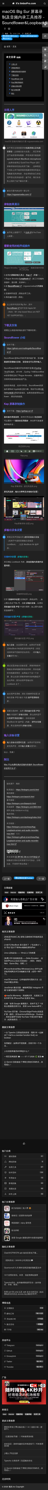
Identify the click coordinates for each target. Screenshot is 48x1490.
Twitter (9, 1361)
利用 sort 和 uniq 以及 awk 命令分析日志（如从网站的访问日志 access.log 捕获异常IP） (24, 1292)
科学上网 (12, 1194)
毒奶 (6, 33)
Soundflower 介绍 (17, 79)
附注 (12, 93)
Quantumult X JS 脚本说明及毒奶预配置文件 (22, 1267)
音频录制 (30, 892)
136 (41, 1172)
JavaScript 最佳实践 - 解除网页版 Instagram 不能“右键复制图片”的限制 (23, 988)
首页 (8, 46)
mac (6, 892)
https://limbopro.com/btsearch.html (21, 803)
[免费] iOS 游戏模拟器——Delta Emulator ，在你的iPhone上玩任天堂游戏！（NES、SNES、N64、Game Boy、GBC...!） (23, 961)
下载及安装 (15, 75)
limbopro (39, 1345)
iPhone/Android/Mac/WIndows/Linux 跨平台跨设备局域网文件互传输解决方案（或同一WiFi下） (23, 971)
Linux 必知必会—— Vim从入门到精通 (19, 952)
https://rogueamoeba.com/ (18, 194)
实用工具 (28, 33)
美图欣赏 (12, 1188)
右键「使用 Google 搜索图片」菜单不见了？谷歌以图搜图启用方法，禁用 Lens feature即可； (23, 1004)
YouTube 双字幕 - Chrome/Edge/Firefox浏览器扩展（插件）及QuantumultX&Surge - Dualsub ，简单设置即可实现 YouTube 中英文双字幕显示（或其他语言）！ (23, 1015)
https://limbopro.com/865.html (28, 806)
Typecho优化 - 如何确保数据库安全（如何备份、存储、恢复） (22, 1283)
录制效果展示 (15, 68)
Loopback (24, 278)
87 (42, 1167)
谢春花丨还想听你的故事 (21, 1215)
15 (42, 1177)
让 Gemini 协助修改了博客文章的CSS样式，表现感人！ (23, 1469)
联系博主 (8, 38)
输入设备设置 (15, 90)
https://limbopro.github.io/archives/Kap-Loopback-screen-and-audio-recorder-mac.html (23, 840)
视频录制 (21, 892)
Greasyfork (11, 1356)
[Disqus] (24, 1104)
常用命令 (12, 1177)
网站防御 (12, 1161)
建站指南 (12, 1156)
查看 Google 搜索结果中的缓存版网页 (27, 1237)
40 (42, 1188)
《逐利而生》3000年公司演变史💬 (18, 1260)
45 (42, 1183)
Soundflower (12, 308)
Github (9, 1350)
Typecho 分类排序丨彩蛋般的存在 (18, 1460)
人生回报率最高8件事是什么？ (16, 1051)
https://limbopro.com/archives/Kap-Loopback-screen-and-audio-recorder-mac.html (23, 830)
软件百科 (12, 1172)
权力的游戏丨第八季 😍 (21, 1208)
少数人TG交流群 (11, 1453)
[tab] (24, 1143)
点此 (27, 232)
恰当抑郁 (15, 1230)
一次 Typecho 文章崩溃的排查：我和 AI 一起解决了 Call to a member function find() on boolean (23, 1035)
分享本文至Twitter (11, 36)
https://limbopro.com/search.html (20, 796)
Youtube (10, 1367)
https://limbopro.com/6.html (27, 789)
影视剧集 (12, 1183)
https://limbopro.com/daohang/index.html (24, 817)
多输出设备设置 (16, 86)
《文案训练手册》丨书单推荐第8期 (18, 1436)
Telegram (11, 1345)
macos (13, 892)
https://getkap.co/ (23, 411)
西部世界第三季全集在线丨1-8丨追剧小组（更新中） (23, 1428)
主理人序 (14, 64)
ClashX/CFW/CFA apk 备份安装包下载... (21, 1252)
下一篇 (41, 878)
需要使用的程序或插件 (18, 71)
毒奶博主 (40, 1361)
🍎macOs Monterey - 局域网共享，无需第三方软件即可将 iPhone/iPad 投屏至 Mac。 (23, 996)
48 (42, 1194)
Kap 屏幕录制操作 (17, 82)
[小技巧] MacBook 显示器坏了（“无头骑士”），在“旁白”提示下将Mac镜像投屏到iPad (23, 946)
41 (42, 1156)
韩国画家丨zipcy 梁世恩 (21, 1222)
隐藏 (18, 57)
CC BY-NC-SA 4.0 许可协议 (26, 856)
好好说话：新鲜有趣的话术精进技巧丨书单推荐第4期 (23, 1444)
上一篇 (7, 878)
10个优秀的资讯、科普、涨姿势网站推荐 (21, 1275)
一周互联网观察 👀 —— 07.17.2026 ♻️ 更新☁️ (24, 1056)
